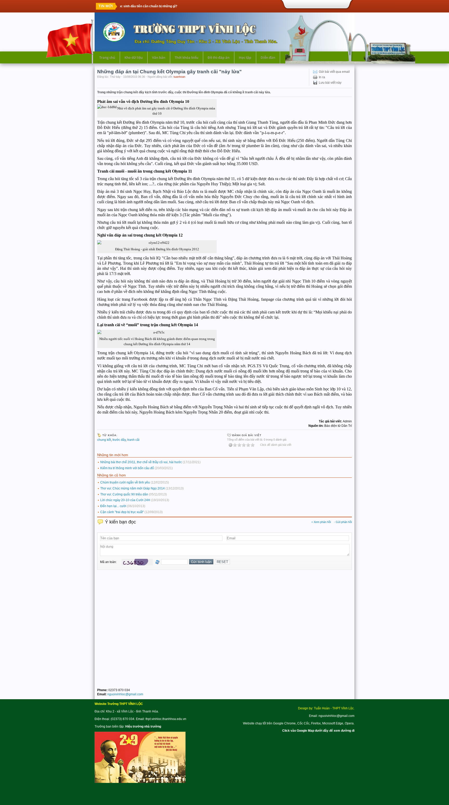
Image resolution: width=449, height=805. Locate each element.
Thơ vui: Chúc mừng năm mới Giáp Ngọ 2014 (132, 488)
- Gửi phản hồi (343, 521)
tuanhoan (179, 76)
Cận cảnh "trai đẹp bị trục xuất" (122, 512)
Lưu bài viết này (330, 82)
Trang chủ (107, 57)
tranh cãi (133, 440)
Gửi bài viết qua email (334, 72)
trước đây (119, 440)
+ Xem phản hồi (321, 521)
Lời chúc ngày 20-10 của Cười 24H (125, 500)
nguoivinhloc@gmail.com (125, 694)
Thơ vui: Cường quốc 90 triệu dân (124, 494)
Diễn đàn (268, 57)
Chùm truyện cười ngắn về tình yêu (125, 482)
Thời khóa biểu (186, 57)
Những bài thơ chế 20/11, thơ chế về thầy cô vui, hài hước (141, 462)
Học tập (245, 57)
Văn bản (158, 57)
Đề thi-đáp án (218, 57)
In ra (322, 77)
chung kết (104, 440)
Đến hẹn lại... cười (113, 506)
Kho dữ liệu (133, 57)
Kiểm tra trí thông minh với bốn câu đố (127, 468)
